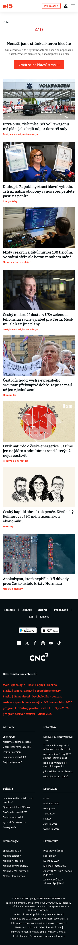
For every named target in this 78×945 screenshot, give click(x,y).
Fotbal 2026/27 (51, 803)
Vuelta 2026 (44, 714)
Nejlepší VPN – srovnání (15, 870)
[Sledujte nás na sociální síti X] (27, 643)
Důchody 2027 (51, 860)
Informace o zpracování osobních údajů (32, 923)
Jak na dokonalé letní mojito (58, 771)
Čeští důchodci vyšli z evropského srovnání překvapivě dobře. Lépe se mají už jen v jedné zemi (37, 385)
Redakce (27, 609)
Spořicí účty (49, 855)
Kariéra (44, 616)
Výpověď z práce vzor (14, 822)
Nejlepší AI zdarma (13, 860)
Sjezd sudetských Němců (16, 807)
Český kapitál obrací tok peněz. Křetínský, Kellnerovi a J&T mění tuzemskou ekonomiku (38, 516)
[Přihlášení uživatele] (65, 5)
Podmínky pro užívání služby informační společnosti (38, 918)
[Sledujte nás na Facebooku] (35, 643)
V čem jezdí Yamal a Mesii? (17, 746)
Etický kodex (20, 936)
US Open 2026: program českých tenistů (36, 711)
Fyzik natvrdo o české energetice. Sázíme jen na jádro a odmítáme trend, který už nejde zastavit (38, 451)
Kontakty (9, 609)
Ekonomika (50, 841)
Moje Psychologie (14, 685)
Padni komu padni (13, 817)
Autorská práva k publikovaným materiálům (38, 914)
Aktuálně (9, 727)
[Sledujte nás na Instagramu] (43, 643)
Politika (8, 788)
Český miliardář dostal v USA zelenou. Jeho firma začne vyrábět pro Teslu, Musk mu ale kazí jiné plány (38, 319)
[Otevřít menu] (73, 5)
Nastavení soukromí (26, 927)
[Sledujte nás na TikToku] (59, 643)
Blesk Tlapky (35, 685)
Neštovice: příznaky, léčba (17, 741)
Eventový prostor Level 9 (32, 708)
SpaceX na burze (12, 850)
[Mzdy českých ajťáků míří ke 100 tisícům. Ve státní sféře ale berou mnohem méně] (39, 227)
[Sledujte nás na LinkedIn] (19, 643)
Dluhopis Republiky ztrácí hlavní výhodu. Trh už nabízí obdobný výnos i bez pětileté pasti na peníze (39, 191)
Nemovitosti (22, 696)
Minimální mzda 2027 (54, 865)
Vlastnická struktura (50, 927)
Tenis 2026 (49, 813)
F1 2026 (47, 818)
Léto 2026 (49, 727)
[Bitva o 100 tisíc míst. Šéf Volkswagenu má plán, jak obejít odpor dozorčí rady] (39, 99)
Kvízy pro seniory (12, 752)
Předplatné (61, 609)
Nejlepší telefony (12, 855)
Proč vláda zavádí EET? (15, 812)
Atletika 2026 (50, 823)
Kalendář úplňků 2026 (14, 757)
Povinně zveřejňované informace (47, 936)
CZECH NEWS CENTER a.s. (52, 898)
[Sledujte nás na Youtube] (51, 643)
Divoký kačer (10, 827)
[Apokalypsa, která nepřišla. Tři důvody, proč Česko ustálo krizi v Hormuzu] (39, 554)
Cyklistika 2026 (51, 828)
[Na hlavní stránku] (8, 6)
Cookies (60, 923)
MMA (46, 798)
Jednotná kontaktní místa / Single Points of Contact (38, 931)
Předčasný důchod (53, 850)
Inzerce (43, 609)
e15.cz (6, 22)
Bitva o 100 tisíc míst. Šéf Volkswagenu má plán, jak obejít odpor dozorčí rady (36, 126)
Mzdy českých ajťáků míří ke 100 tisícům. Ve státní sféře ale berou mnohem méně (38, 254)
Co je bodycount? (12, 762)
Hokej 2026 (49, 808)
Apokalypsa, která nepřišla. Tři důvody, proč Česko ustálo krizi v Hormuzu (36, 581)
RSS (31, 616)
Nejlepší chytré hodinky (15, 865)
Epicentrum (9, 736)
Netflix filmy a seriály (14, 876)
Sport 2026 (50, 788)
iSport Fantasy (23, 690)
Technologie (11, 841)
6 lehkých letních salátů (55, 776)
